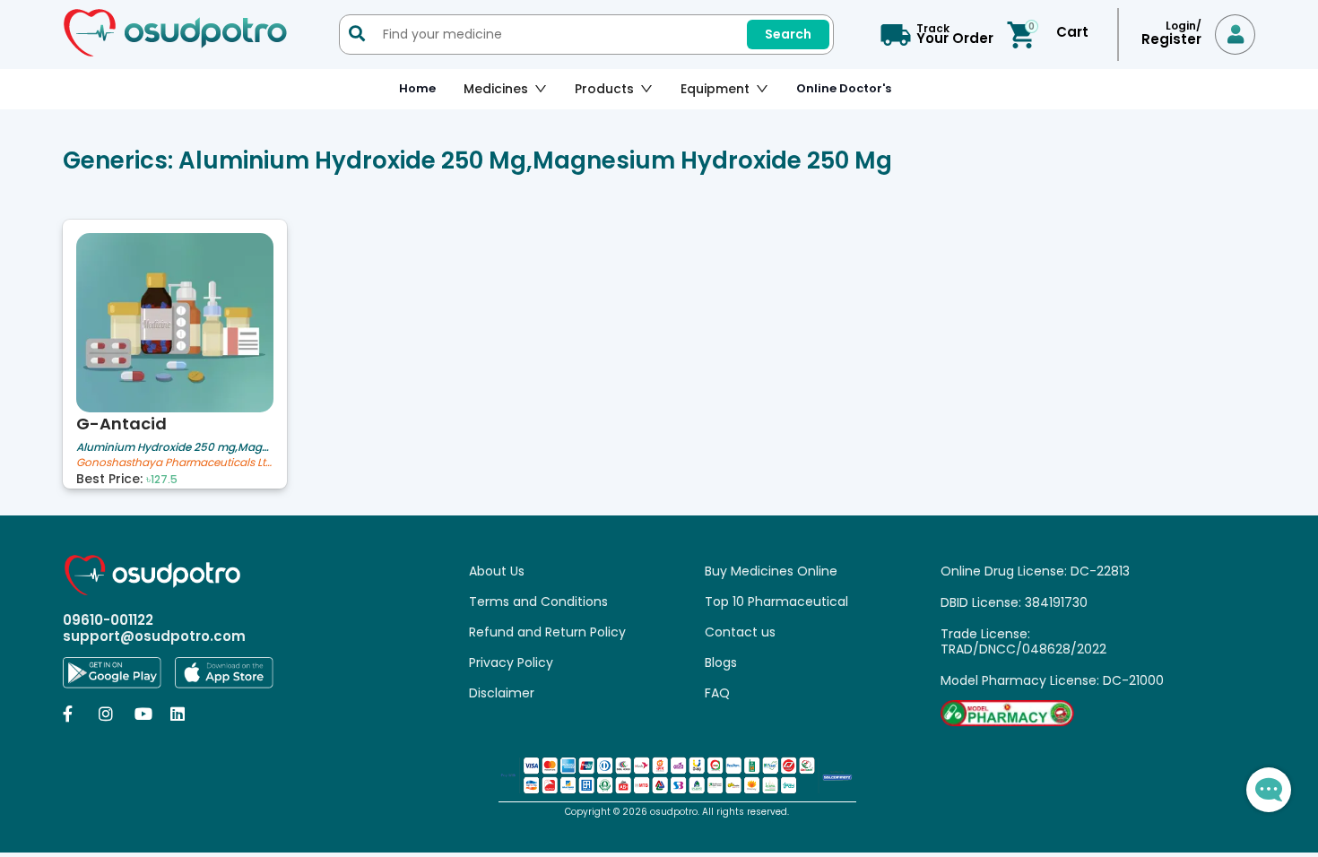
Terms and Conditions (538, 601)
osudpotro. (676, 811)
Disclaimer (501, 693)
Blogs (721, 662)
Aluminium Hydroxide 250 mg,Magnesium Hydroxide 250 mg (174, 446)
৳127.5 (162, 479)
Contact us (740, 632)
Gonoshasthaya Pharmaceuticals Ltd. (174, 463)
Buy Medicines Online (771, 571)
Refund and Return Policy (547, 632)
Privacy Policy (511, 662)
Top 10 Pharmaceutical (776, 601)
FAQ (717, 693)
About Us (497, 571)
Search (788, 34)
